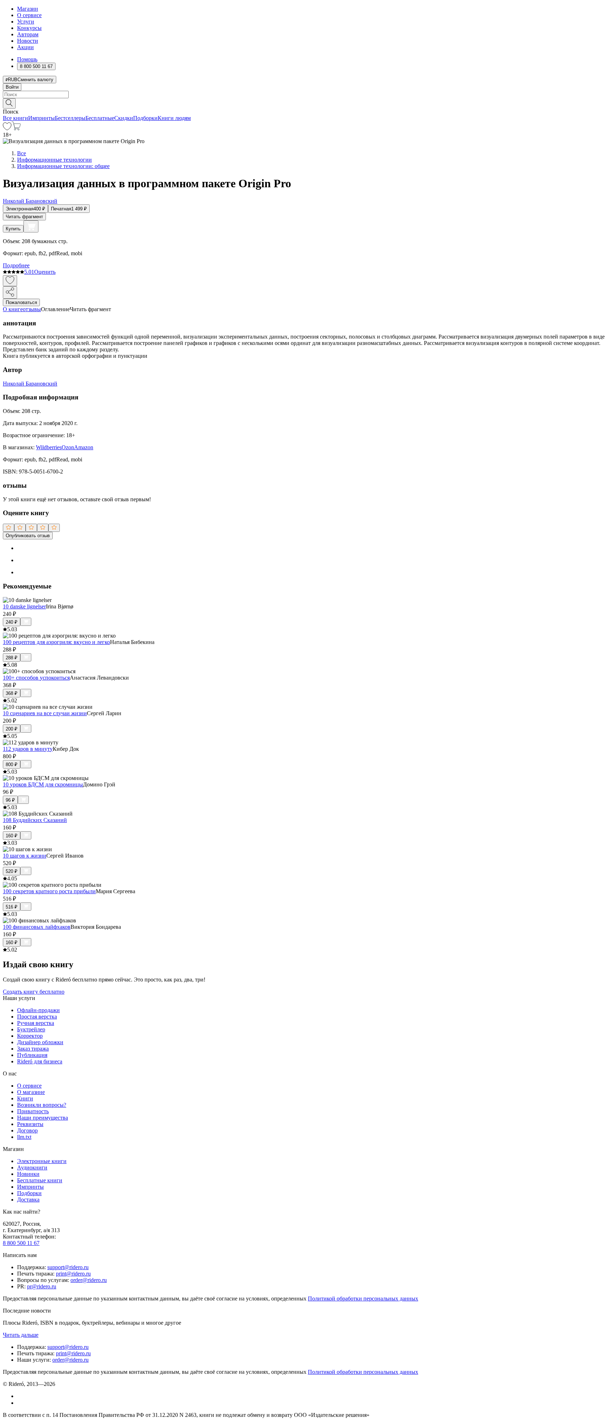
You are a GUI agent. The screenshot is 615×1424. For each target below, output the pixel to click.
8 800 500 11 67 (21, 1243)
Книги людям (174, 118)
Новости (27, 41)
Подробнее (16, 265)
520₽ (11, 871)
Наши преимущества (42, 1118)
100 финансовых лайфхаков (36, 927)
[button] (307, 103)
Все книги (15, 118)
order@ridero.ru (88, 1280)
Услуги (25, 22)
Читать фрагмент (24, 216)
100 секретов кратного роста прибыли (49, 891)
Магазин (27, 9)
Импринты (41, 118)
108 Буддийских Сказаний (35, 820)
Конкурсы (29, 28)
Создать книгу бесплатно (33, 992)
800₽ (11, 764)
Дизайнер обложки (40, 1042)
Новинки (28, 1174)
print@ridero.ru (73, 1274)
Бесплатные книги (39, 1180)
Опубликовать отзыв (28, 535)
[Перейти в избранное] (7, 128)
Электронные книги (42, 1161)
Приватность (33, 1111)
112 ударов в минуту (28, 749)
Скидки (123, 118)
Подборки (145, 118)
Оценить (45, 272)
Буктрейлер (31, 1029)
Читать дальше (20, 1335)
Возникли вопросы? (41, 1105)
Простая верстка (37, 1017)
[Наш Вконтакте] (21, 1396)
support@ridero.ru (68, 1267)
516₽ (11, 907)
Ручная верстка (35, 1023)
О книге (13, 309)
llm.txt (24, 1137)
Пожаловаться (21, 302)
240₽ (11, 622)
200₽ (11, 729)
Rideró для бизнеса (39, 1061)
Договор (27, 1130)
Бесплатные (99, 118)
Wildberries (49, 447)
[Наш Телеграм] (20, 1403)
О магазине (31, 1092)
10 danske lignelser (24, 606)
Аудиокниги (32, 1167)
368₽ (11, 693)
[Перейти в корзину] (16, 128)
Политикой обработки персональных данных (363, 1298)
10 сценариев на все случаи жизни (45, 713)
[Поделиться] (10, 292)
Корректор (30, 1036)
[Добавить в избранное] (10, 280)
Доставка (28, 1200)
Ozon (68, 447)
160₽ (11, 835)
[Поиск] (9, 103)
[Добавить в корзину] (30, 226)
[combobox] (307, 94)
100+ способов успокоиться (36, 678)
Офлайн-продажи (38, 1010)
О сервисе (29, 15)
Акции (25, 47)
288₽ (11, 657)
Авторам (27, 34)
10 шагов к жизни (24, 856)
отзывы (32, 309)
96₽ (10, 800)
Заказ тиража (33, 1049)
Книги (25, 1098)
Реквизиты (30, 1124)
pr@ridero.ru (41, 1286)
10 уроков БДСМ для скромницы (43, 784)
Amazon (83, 447)
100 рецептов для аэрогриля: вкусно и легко (56, 642)
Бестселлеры (70, 118)
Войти (12, 87)
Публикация (32, 1055)
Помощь (27, 59)
